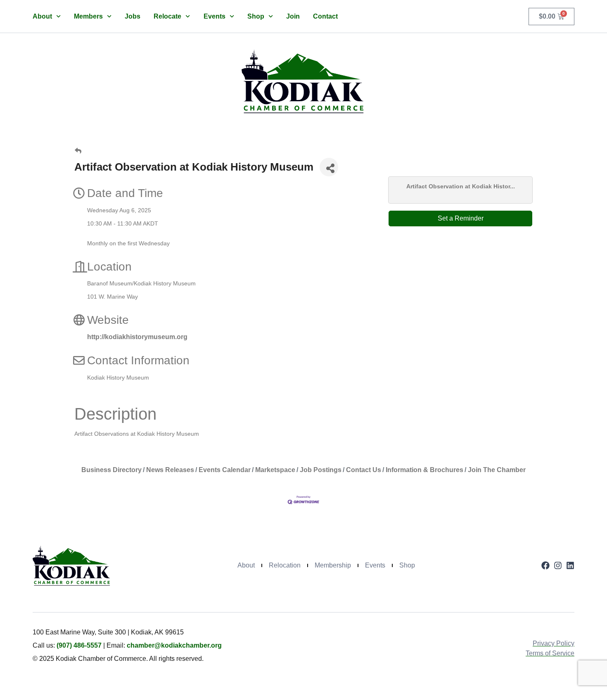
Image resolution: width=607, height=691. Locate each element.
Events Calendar (225, 469)
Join (293, 16)
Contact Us (363, 469)
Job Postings (320, 469)
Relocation (285, 565)
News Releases (170, 469)
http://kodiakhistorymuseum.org (137, 336)
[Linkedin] (570, 565)
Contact (325, 16)
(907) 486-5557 (79, 645)
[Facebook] (545, 565)
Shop (255, 16)
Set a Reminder (461, 218)
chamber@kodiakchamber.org (174, 645)
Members (88, 16)
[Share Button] (329, 167)
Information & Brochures (424, 469)
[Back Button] (78, 151)
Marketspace (275, 469)
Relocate (167, 16)
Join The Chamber (497, 469)
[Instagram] (558, 565)
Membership (333, 565)
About (42, 16)
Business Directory (111, 469)
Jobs (132, 16)
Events (214, 16)
